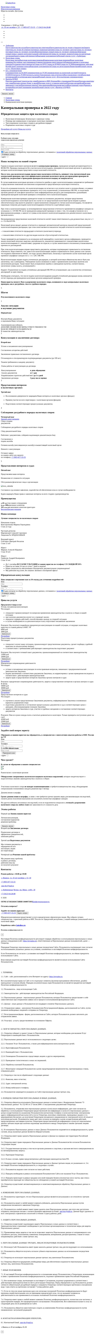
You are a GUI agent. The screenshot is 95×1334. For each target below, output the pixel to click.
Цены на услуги (24, 129)
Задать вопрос (22, 913)
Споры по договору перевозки (65, 52)
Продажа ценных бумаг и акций (25, 83)
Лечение (54, 81)
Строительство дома (29, 81)
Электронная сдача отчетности (52, 75)
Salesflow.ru (20, 925)
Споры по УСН (66, 64)
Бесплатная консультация (11, 509)
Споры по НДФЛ (53, 64)
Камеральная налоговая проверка (56, 60)
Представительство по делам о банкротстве (67, 48)
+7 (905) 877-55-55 (27, 27)
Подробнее (5, 636)
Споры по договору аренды (65, 50)
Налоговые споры (13, 58)
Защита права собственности (25, 56)
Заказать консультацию (10, 419)
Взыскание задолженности (47, 56)
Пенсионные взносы (29, 85)
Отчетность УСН (18, 75)
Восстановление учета (73, 75)
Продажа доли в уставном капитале (52, 83)
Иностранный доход (75, 85)
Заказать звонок (7, 94)
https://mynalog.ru (29, 941)
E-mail (10, 748)
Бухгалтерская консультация (27, 77)
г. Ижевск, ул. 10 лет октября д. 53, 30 (16, 878)
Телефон (4, 586)
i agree (3, 157)
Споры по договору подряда (24, 52)
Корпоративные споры (44, 52)
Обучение (75, 81)
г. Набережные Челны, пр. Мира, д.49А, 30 (18, 890)
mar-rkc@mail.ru (7, 886)
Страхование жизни (29, 87)
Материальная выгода (58, 85)
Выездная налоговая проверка (31, 60)
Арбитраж (10, 45)
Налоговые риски (13, 60)
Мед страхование (64, 81)
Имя (2, 582)
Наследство (16, 87)
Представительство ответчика (38, 48)
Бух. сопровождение (14, 71)
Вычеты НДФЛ (12, 79)
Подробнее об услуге (9, 129)
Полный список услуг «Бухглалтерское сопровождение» (60, 77)
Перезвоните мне (9, 753)
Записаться (6, 634)
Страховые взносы (22, 66)
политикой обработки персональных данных (74, 152)
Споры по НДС (40, 64)
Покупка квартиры (13, 81)
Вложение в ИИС (44, 81)
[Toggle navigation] (2, 42)
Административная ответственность (50, 62)
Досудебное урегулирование (24, 62)
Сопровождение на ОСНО (16, 73)
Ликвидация (74, 66)
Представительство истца (16, 48)
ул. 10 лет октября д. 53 (10, 27)
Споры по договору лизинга (62, 54)
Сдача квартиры (43, 85)
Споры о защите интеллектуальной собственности (31, 54)
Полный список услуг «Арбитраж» (72, 56)
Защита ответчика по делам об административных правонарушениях (48, 49)
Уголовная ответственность (23, 64)
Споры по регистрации (60, 66)
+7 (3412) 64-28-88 (43, 27)
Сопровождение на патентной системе (61, 73)
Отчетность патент (32, 75)
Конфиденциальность (40, 902)
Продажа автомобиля (75, 83)
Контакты (9, 90)
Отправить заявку (8, 154)
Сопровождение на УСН (36, 73)
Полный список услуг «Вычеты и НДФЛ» (54, 87)
